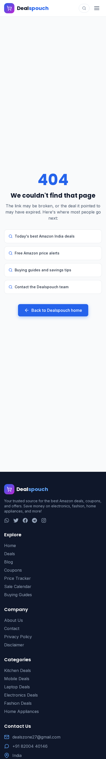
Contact (11, 628)
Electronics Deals (21, 695)
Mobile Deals (16, 678)
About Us (13, 620)
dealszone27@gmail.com (36, 737)
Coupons (13, 570)
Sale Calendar (17, 586)
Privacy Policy (18, 636)
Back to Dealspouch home (56, 310)
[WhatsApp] (6, 520)
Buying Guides (18, 594)
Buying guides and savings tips (43, 270)
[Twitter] (16, 520)
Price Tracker (17, 578)
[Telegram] (34, 520)
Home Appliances (21, 711)
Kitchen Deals (17, 670)
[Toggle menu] (97, 8)
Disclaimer (14, 644)
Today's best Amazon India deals (45, 236)
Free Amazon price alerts (37, 253)
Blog (8, 561)
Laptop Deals (17, 686)
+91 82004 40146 (30, 746)
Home (10, 545)
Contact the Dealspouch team (41, 287)
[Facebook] (25, 520)
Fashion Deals (18, 703)
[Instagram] (43, 520)
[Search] (84, 8)
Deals (9, 553)
